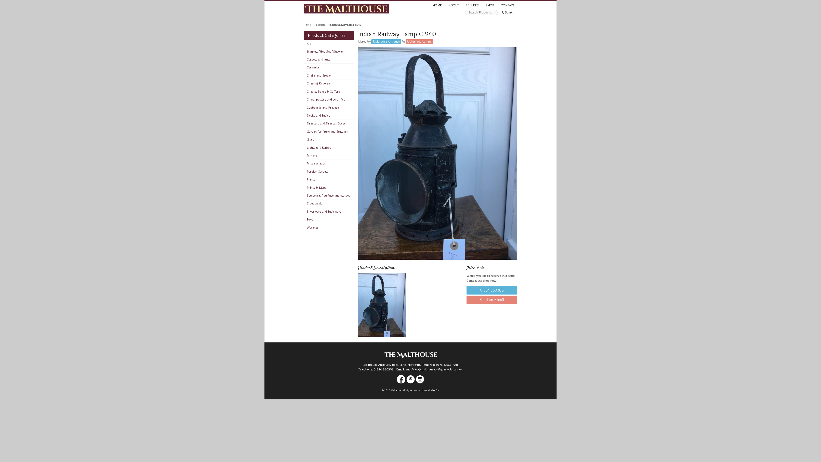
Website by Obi (431, 390)
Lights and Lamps (319, 147)
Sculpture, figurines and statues (328, 195)
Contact (507, 5)
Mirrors (312, 155)
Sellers (472, 5)
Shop (490, 5)
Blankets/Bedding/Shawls (325, 51)
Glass (310, 139)
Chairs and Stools (319, 75)
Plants (311, 179)
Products (320, 25)
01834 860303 (492, 290)
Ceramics (313, 67)
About (454, 5)
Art (309, 43)
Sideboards (314, 203)
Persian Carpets (317, 171)
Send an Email (492, 300)
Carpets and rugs (318, 59)
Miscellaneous (316, 163)
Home (437, 5)
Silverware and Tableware (324, 211)
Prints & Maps (316, 187)
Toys (310, 219)
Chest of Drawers (319, 83)
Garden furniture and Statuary (327, 131)
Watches (313, 227)
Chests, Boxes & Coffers (323, 91)
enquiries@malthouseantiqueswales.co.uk (434, 369)
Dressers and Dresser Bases (326, 123)
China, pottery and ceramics (326, 99)
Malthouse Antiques (386, 41)
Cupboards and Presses (323, 107)
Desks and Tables (318, 115)
